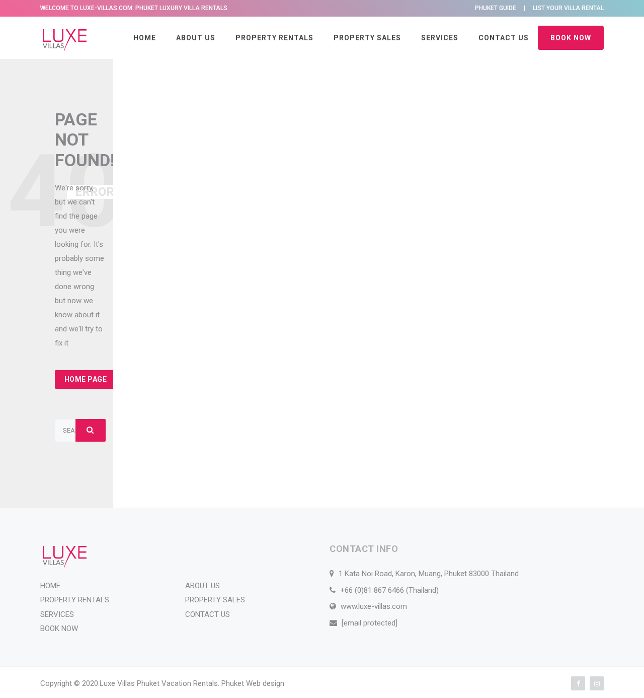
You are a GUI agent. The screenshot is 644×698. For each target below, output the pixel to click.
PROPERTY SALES (367, 38)
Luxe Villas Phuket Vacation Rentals (159, 683)
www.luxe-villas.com (374, 606)
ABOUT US (195, 38)
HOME (144, 38)
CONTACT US (503, 38)
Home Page (85, 379)
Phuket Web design (252, 683)
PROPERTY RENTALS (274, 38)
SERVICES (439, 38)
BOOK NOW (570, 38)
